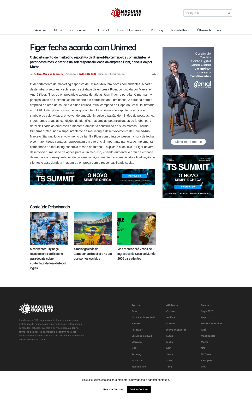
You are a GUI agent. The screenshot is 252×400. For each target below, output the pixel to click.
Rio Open (206, 360)
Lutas (169, 335)
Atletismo (172, 305)
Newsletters (180, 30)
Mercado (136, 342)
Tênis (169, 366)
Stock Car (137, 360)
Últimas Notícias (209, 30)
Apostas (136, 305)
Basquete (206, 305)
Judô (203, 329)
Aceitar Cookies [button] (139, 389)
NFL (203, 348)
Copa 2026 (207, 311)
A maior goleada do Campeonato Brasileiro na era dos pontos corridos (93, 253)
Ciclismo (171, 311)
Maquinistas (208, 335)
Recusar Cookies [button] (113, 389)
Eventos (136, 323)
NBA (134, 348)
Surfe (169, 360)
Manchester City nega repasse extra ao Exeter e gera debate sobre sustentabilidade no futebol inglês (47, 258)
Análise (40, 30)
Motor (204, 342)
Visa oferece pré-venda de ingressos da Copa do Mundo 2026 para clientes (136, 253)
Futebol (103, 30)
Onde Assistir (80, 30)
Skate (169, 354)
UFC (203, 366)
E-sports (206, 317)
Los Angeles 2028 (141, 335)
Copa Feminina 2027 (143, 317)
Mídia (58, 30)
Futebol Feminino (130, 30)
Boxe (134, 311)
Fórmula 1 (137, 329)
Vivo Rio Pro (138, 366)
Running (157, 30)
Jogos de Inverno (176, 329)
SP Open (206, 354)
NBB (168, 348)
